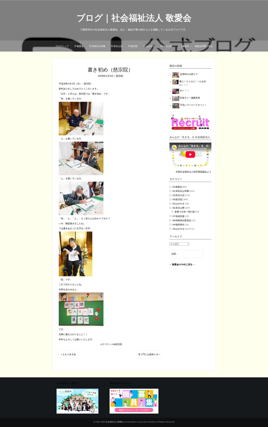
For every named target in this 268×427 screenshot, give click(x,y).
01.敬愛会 (78, 46)
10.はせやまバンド (182, 228)
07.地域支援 (178, 216)
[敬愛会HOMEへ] (77, 400)
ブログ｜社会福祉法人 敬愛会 (134, 16)
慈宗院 (119, 75)
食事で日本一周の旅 (185, 211)
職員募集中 (183, 46)
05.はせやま (149, 46)
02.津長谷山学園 (97, 46)
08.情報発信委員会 (182, 220)
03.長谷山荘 (117, 46)
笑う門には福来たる (148, 354)
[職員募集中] (190, 122)
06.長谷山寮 (166, 46)
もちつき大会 (69, 354)
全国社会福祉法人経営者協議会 (191, 171)
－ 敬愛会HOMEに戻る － (182, 264)
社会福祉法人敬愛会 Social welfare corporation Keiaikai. (131, 422)
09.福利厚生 (178, 224)
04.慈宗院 (133, 46)
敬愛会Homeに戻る (204, 46)
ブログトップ (62, 46)
